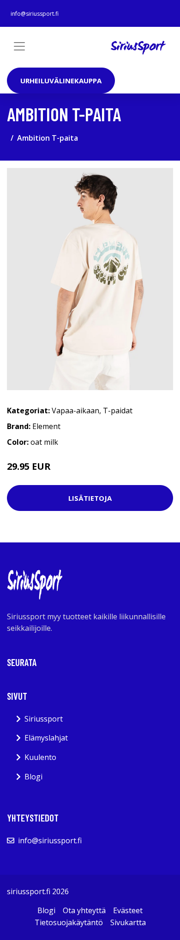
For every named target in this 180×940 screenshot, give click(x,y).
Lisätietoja (90, 498)
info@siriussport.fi (35, 14)
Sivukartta (128, 922)
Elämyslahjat (46, 738)
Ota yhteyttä (84, 910)
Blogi (33, 777)
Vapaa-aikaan (75, 410)
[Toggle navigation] (19, 46)
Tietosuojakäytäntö (69, 922)
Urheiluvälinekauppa (61, 80)
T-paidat (117, 410)
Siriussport (43, 719)
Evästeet (128, 910)
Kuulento (40, 757)
